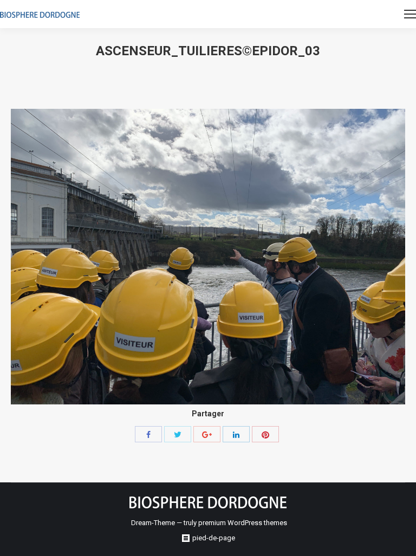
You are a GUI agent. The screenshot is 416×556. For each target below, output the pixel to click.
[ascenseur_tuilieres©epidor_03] (208, 256)
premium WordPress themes (242, 523)
